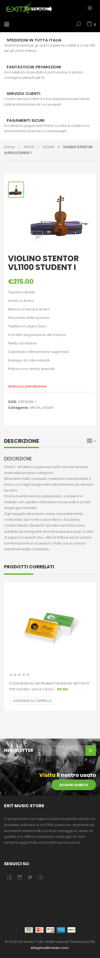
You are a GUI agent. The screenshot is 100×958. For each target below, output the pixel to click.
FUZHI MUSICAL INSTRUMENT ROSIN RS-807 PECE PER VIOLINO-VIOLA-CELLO (49, 686)
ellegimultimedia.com (50, 947)
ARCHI (28, 146)
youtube (40, 877)
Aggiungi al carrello (32, 700)
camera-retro (19, 877)
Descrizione (21, 441)
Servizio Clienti (23, 93)
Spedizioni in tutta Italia (34, 40)
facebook (9, 877)
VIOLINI (48, 146)
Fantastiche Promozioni (34, 67)
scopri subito (73, 785)
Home (9, 146)
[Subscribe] (90, 750)
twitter (30, 877)
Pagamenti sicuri (26, 120)
